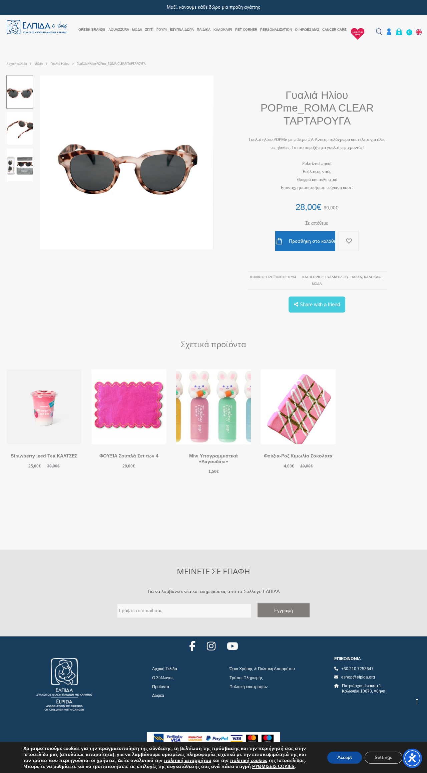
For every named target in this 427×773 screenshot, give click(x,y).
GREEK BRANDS (91, 29)
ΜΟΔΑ (137, 29)
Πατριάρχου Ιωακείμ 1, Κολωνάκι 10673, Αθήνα (363, 689)
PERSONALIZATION (276, 29)
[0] (399, 31)
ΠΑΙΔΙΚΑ (203, 29)
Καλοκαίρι (223, 29)
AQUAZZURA (118, 29)
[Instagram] (211, 646)
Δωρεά (158, 695)
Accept (344, 757)
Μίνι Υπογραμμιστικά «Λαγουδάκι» (213, 458)
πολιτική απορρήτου (187, 760)
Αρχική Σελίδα (164, 668)
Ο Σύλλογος (162, 677)
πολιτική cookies (248, 760)
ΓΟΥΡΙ (161, 29)
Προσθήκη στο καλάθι (311, 241)
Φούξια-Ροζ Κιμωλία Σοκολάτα (298, 455)
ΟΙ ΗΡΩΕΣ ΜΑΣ (307, 29)
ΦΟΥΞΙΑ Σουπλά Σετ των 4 (128, 455)
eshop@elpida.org (358, 677)
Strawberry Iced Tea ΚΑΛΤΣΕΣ (44, 455)
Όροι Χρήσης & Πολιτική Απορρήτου (262, 668)
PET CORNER (246, 29)
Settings (383, 757)
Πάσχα (356, 277)
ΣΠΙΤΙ (149, 29)
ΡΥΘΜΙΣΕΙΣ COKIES (273, 767)
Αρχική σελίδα (17, 63)
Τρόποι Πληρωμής (246, 677)
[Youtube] (232, 646)
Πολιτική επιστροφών (249, 687)
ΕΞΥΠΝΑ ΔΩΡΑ (182, 29)
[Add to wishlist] (349, 241)
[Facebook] (192, 646)
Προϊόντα (160, 687)
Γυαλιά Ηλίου (59, 63)
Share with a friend (319, 304)
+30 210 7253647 (357, 668)
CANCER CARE (334, 29)
